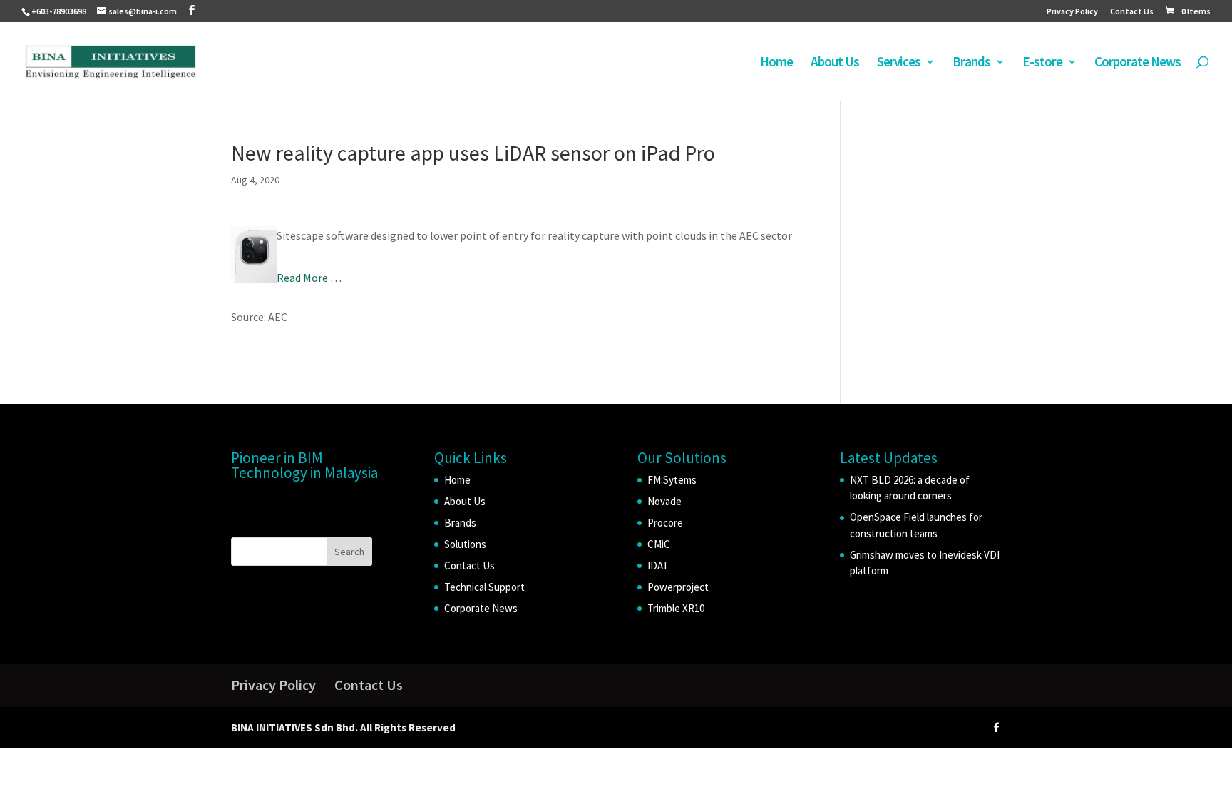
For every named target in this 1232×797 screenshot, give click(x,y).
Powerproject (678, 587)
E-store (1042, 63)
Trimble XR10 (675, 608)
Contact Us (1132, 11)
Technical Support (484, 587)
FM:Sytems (672, 480)
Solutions (465, 544)
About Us (835, 63)
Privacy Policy (1072, 11)
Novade (664, 501)
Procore (665, 522)
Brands (971, 63)
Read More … (309, 277)
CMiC (658, 544)
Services (898, 63)
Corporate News (1137, 63)
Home (776, 63)
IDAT (658, 565)
